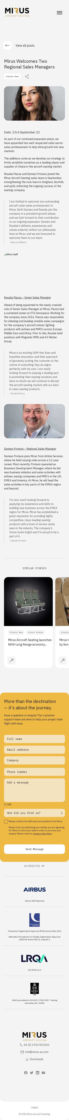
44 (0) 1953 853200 (36, 1044)
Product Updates (35, 632)
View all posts (25, 45)
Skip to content (11, 2)
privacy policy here (42, 833)
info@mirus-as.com (36, 1052)
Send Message (34, 849)
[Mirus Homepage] (17, 13)
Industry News (16, 632)
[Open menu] (59, 12)
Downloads (36, 1059)
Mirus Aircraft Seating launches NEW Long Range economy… (30, 642)
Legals (34, 1107)
